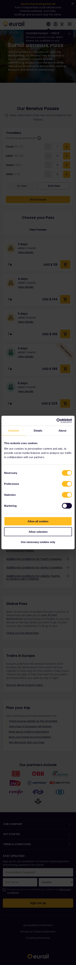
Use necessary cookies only (38, 542)
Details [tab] (38, 430)
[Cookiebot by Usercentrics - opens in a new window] (56, 420)
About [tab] (62, 430)
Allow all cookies (38, 521)
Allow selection (38, 531)
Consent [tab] (13, 430)
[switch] (67, 484)
